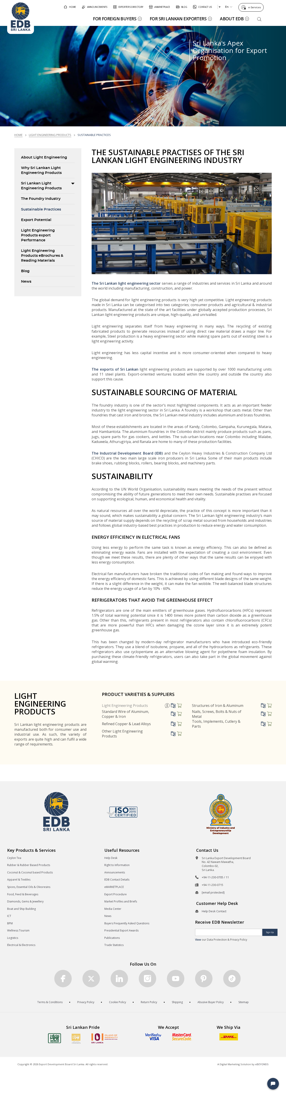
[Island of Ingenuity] (104, 1038)
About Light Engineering (44, 157)
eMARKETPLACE (114, 887)
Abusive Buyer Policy (211, 1002)
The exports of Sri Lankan (115, 369)
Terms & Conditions (50, 1002)
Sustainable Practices (41, 209)
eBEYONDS (262, 1064)
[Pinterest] (203, 978)
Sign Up (270, 932)
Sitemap (243, 1002)
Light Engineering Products (50, 135)
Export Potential (36, 220)
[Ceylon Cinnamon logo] (76, 1038)
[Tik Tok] (232, 978)
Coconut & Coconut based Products (30, 872)
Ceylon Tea (14, 858)
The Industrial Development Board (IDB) (127, 453)
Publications (112, 938)
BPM (10, 923)
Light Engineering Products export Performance (38, 235)
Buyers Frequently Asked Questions (126, 923)
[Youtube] (175, 978)
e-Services (254, 7)
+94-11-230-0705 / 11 (215, 877)
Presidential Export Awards (121, 930)
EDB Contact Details (116, 879)
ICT (9, 916)
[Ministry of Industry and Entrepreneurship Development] (220, 814)
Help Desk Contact (214, 911)
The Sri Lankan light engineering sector (126, 283)
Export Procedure (115, 894)
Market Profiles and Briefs (120, 901)
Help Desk (110, 858)
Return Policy (149, 1002)
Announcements (114, 872)
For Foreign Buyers (114, 19)
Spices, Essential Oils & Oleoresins (28, 887)
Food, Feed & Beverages (22, 894)
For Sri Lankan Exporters (178, 19)
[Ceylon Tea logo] (54, 1038)
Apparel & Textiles (18, 879)
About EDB (232, 19)
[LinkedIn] (119, 978)
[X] (91, 978)
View (198, 940)
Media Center (112, 909)
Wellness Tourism (18, 930)
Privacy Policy (85, 1002)
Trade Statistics (114, 945)
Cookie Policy (117, 1002)
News (26, 281)
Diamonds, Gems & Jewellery (25, 901)
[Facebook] (63, 978)
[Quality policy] (122, 812)
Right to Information (117, 865)
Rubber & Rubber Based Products (28, 865)
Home (18, 135)
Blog (25, 271)
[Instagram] (147, 978)
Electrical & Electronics (21, 945)
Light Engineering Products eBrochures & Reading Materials (42, 255)
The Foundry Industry (41, 198)
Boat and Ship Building (21, 909)
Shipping (177, 1002)
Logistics (12, 938)
